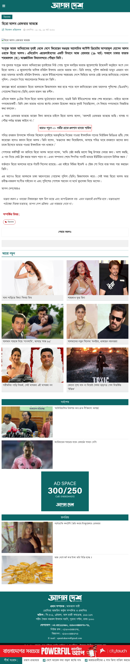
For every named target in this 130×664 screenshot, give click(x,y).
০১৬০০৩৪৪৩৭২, (71, 629)
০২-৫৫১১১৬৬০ (60, 625)
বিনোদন (6, 17)
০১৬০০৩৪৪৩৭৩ (70, 634)
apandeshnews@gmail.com (69, 638)
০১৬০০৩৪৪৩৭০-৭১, (79, 625)
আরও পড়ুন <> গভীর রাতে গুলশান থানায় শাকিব (65, 128)
